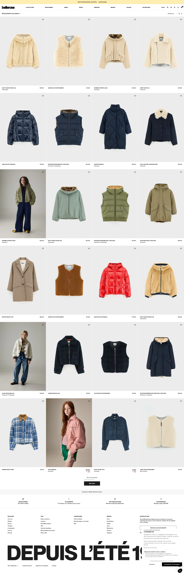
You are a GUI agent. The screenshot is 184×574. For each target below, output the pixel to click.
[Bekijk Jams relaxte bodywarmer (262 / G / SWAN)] (69, 51)
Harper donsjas (99, 164)
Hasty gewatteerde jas (9, 88)
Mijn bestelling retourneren (48, 530)
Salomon (109, 530)
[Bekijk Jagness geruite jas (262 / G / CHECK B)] (69, 356)
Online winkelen (78, 519)
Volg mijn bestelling (46, 528)
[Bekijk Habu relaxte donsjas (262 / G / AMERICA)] (23, 127)
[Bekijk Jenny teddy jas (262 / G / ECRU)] (161, 51)
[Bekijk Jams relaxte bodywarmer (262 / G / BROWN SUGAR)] (69, 280)
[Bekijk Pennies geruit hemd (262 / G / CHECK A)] (23, 432)
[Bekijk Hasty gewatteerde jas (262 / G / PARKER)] (161, 280)
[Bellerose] (8, 7)
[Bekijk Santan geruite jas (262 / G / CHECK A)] (23, 280)
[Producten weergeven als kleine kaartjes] (181, 13)
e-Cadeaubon (11, 528)
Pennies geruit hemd (8, 469)
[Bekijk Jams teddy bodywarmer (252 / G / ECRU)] (161, 432)
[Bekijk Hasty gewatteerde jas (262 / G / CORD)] (23, 51)
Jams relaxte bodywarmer (56, 88)
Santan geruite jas (7, 317)
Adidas (108, 523)
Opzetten (152, 564)
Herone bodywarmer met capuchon (58, 164)
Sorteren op (171, 13)
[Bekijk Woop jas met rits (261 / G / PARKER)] (115, 432)
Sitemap (10, 532)
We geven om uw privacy (150, 547)
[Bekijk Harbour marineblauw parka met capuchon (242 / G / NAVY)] (161, 356)
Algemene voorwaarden (42, 565)
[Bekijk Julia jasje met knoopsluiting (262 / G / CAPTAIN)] (161, 127)
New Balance (110, 521)
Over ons (10, 519)
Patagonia (109, 532)
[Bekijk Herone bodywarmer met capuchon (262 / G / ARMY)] (115, 203)
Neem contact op (45, 519)
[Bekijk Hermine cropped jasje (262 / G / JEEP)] (23, 203)
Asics (108, 526)
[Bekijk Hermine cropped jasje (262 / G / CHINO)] (115, 51)
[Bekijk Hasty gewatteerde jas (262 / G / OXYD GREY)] (69, 203)
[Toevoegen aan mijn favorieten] (43, 19)
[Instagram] (140, 532)
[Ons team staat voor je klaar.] (167, 7)
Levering (43, 521)
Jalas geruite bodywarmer (102, 393)
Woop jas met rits (99, 469)
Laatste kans (102, 2)
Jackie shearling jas (8, 393)
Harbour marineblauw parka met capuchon (153, 393)
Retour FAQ (44, 532)
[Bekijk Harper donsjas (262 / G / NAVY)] (115, 127)
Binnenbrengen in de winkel (81, 521)
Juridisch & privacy (27, 565)
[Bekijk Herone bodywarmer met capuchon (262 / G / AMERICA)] (69, 127)
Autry (108, 519)
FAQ (42, 526)
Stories (9, 523)
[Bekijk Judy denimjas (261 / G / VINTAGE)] (69, 432)
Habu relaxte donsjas (8, 164)
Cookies (54, 565)
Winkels (10, 521)
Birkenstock (110, 528)
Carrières (10, 526)
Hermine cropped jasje (101, 88)
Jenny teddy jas (144, 88)
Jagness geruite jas (54, 393)
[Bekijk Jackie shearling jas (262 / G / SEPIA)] (23, 356)
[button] (180, 570)
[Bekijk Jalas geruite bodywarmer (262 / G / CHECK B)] (115, 356)
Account (10, 530)
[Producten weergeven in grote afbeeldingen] (179, 13)
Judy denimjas (52, 469)
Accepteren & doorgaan (172, 564)
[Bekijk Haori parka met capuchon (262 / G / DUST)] (161, 203)
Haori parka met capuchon (148, 240)
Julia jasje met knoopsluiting (149, 164)
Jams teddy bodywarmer (147, 469)
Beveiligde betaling (46, 523)
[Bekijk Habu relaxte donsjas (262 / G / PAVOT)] (115, 280)
